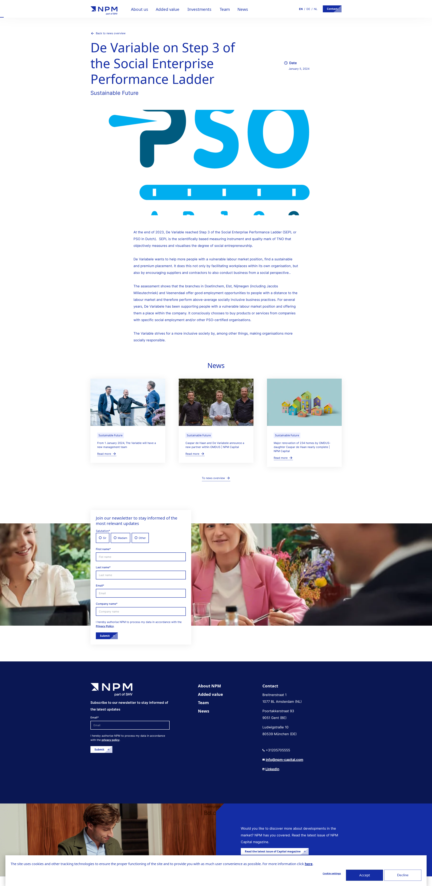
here (309, 864)
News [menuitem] (203, 711)
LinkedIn (272, 769)
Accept (364, 875)
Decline (403, 875)
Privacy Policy (105, 626)
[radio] (102, 538)
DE (308, 9)
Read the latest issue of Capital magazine (273, 851)
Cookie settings (332, 873)
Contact (332, 9)
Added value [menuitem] (210, 694)
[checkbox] (141, 538)
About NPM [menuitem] (209, 686)
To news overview (213, 478)
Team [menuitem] (203, 702)
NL (315, 9)
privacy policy (110, 740)
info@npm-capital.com (284, 760)
